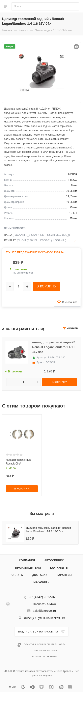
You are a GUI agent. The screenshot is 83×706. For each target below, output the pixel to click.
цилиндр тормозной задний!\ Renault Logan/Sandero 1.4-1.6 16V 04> (53, 347)
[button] (76, 46)
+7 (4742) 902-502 (42, 597)
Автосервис (54, 560)
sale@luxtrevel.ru (44, 610)
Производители (28, 567)
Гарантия (64, 574)
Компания (27, 560)
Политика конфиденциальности (45, 644)
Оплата (17, 574)
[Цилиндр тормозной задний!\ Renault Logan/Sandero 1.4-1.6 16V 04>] (41, 72)
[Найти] (76, 6)
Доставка (40, 574)
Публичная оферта (45, 650)
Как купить (59, 567)
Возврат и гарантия (44, 656)
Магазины (41, 582)
